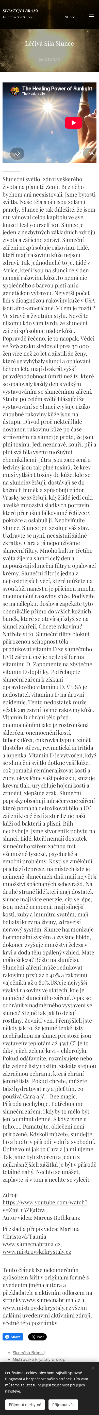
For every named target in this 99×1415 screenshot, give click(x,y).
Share (16, 1337)
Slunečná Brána (28, 1352)
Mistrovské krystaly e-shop (39, 1359)
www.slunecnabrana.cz (31, 1244)
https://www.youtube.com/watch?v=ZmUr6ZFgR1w (45, 1206)
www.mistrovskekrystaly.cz (37, 1251)
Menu (91, 14)
